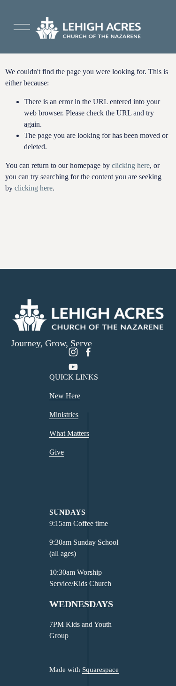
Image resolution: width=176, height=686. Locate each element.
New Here (64, 396)
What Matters (69, 433)
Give (56, 452)
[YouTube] (73, 367)
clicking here (131, 165)
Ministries (63, 415)
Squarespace (100, 669)
